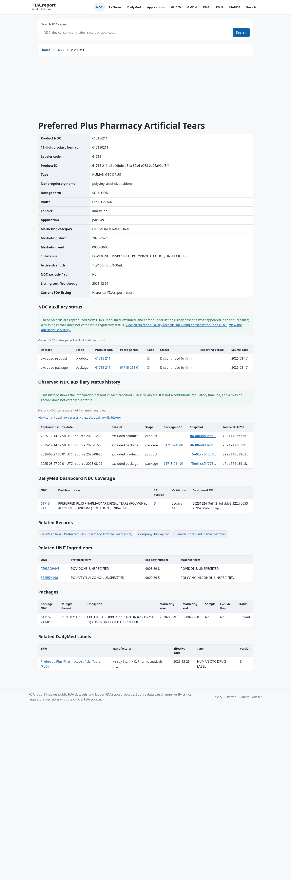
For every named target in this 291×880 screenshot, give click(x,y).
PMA (206, 7)
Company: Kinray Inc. (154, 534)
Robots (244, 697)
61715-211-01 (130, 367)
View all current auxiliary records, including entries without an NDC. (176, 325)
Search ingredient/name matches (201, 534)
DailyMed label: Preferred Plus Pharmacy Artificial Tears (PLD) (86, 534)
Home (46, 50)
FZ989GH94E (50, 568)
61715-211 (102, 358)
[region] (145, 359)
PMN (219, 7)
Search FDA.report (54, 24)
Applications (156, 7)
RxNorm (115, 7)
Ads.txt (257, 697)
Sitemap (230, 697)
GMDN (192, 7)
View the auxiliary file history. (101, 417)
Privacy (217, 697)
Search (241, 32)
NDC (99, 7)
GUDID (176, 7)
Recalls (251, 7)
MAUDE (234, 7)
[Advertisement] (145, 88)
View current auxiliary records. (58, 417)
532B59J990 (49, 578)
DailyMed (134, 7)
